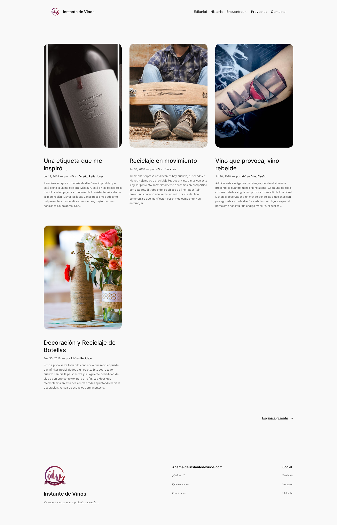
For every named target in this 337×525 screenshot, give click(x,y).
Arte (253, 176)
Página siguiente (277, 418)
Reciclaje (170, 169)
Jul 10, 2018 (137, 169)
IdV (72, 176)
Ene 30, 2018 (52, 358)
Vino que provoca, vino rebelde (247, 164)
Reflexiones (96, 176)
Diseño (83, 176)
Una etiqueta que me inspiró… (73, 164)
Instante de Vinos (78, 11)
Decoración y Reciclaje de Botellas (80, 346)
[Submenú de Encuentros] (246, 12)
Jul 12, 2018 (51, 176)
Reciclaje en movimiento (163, 160)
